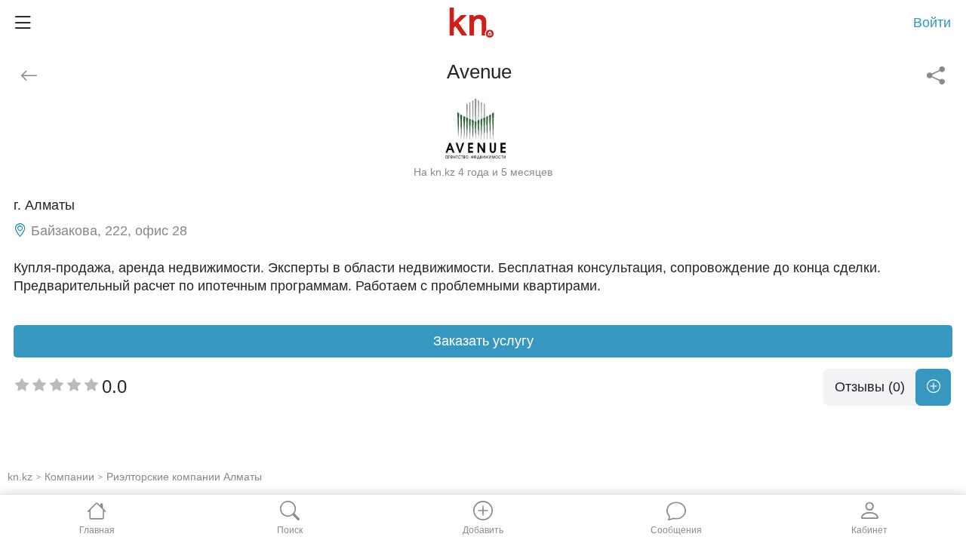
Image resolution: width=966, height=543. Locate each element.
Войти (932, 22)
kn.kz (20, 477)
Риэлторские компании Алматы (184, 477)
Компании (69, 477)
